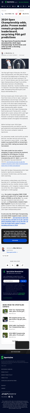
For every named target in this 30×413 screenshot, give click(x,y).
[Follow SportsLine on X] (12, 397)
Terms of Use (22, 293)
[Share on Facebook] (8, 265)
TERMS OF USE (4, 377)
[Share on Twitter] (12, 265)
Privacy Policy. (21, 294)
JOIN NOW (15, 240)
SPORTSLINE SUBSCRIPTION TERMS (8, 380)
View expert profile (11, 252)
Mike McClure (17, 248)
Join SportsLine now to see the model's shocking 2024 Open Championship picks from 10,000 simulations (14, 164)
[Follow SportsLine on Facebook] (9, 397)
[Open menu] (2, 2)
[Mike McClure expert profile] (3, 249)
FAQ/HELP (3, 385)
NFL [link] (15, 6)
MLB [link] (4, 6)
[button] (15, 312)
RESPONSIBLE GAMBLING (6, 369)
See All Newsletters (7, 298)
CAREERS (3, 388)
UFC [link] (10, 6)
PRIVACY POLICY (4, 372)
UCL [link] (26, 6)
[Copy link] (22, 265)
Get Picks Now (15, 351)
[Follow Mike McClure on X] (13, 53)
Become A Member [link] (24, 2)
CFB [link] (21, 6)
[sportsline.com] (9, 2)
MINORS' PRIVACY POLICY (6, 375)
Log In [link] (16, 2)
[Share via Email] (18, 265)
